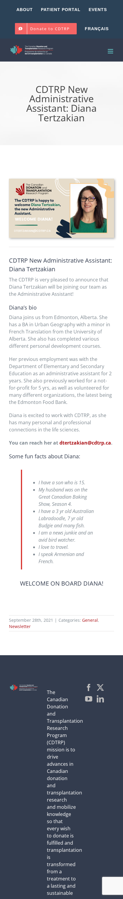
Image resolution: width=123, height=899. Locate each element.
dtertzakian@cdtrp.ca (85, 442)
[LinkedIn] (100, 698)
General (90, 620)
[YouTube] (88, 698)
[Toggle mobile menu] (111, 51)
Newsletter (20, 626)
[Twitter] (100, 687)
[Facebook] (88, 687)
